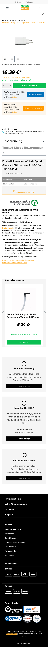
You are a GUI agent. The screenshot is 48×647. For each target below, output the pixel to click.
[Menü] (7, 7)
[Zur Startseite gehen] (24, 7)
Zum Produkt (24, 342)
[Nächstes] (44, 41)
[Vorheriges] (4, 41)
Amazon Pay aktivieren (33, 108)
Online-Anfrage (24, 439)
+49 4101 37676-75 (24, 432)
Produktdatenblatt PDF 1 (26, 192)
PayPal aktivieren (35, 94)
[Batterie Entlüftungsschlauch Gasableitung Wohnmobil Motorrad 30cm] (24, 299)
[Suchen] (43, 14)
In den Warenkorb (29, 85)
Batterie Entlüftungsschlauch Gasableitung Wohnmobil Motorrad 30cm (24, 316)
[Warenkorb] (44, 7)
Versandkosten (11, 633)
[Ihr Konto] (39, 7)
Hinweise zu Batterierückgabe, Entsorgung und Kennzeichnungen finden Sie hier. (19, 261)
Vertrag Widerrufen (24, 643)
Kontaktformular (8, 228)
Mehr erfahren (24, 386)
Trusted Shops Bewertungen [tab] (22, 147)
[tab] (23, 141)
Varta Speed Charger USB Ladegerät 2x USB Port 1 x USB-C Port (24, 23)
